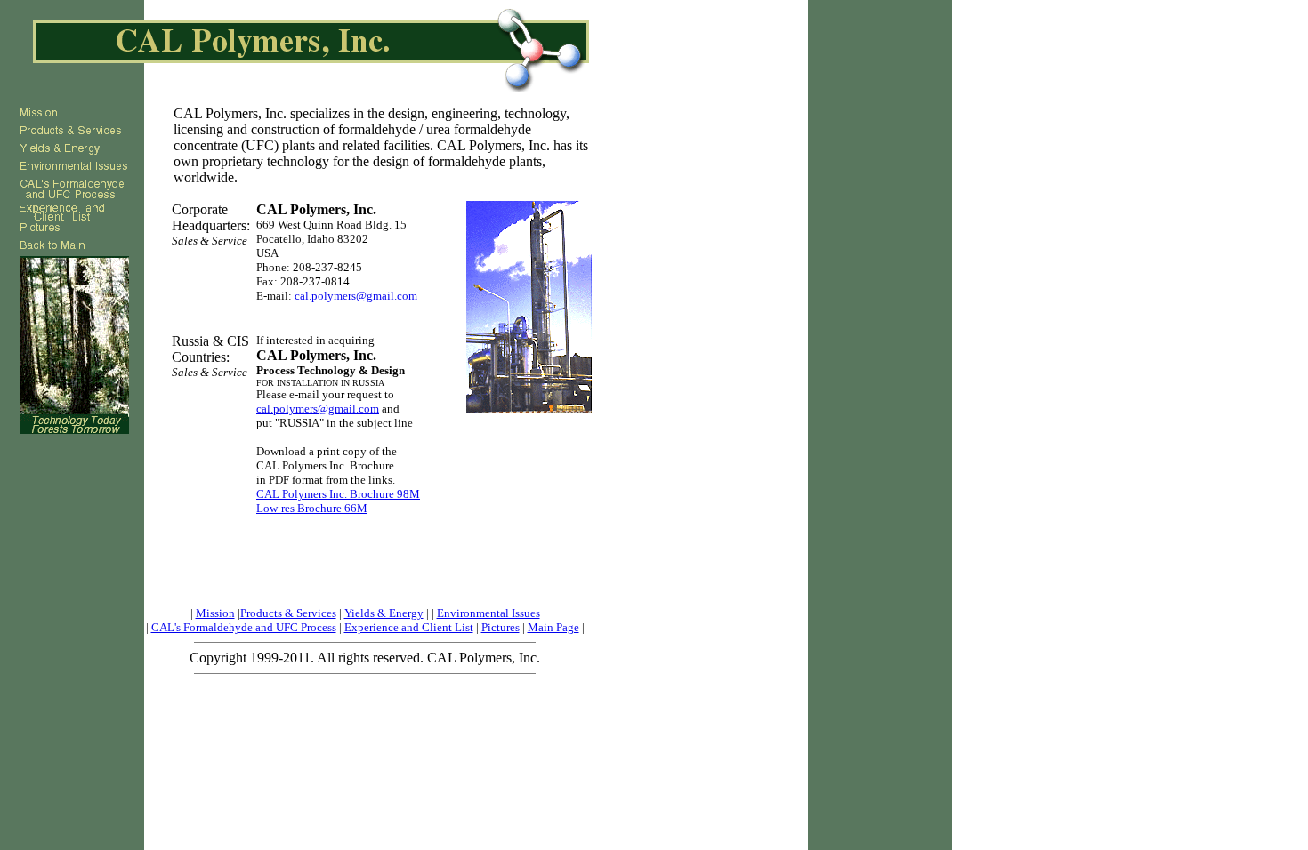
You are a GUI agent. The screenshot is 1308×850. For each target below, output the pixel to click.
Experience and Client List (408, 627)
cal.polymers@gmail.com (356, 295)
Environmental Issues (488, 613)
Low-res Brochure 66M (311, 508)
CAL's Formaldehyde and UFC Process (243, 627)
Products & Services (288, 613)
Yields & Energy (384, 613)
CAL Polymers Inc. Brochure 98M (338, 494)
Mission (215, 613)
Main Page (553, 627)
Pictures (500, 627)
